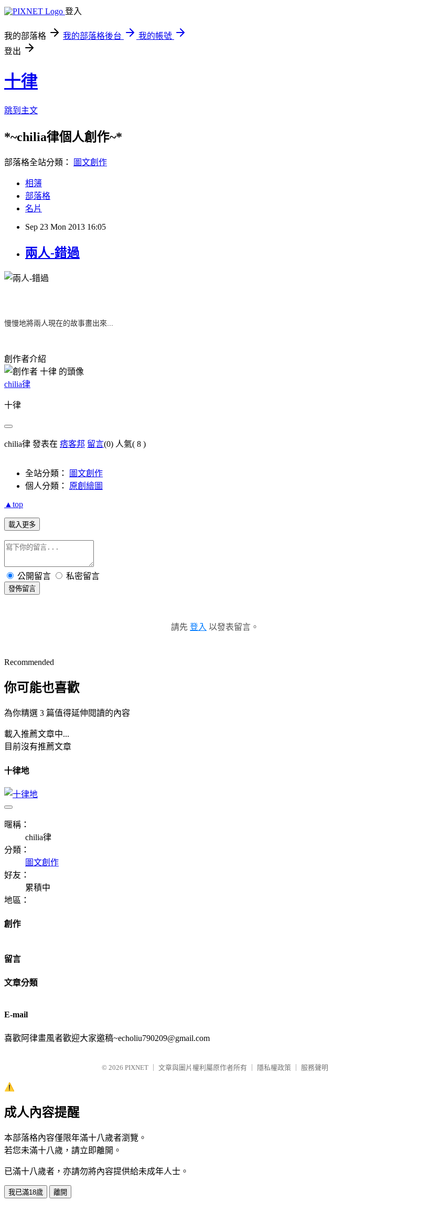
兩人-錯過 (52, 253)
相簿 (33, 183)
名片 (33, 208)
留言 (95, 443)
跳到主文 (21, 110)
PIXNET (136, 1067)
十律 (21, 81)
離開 (60, 1192)
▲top (13, 504)
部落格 (37, 195)
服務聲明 (314, 1067)
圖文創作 (90, 162)
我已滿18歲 (25, 1192)
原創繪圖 (86, 485)
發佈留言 (22, 589)
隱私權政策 (274, 1067)
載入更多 (22, 525)
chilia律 (17, 384)
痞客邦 (72, 443)
